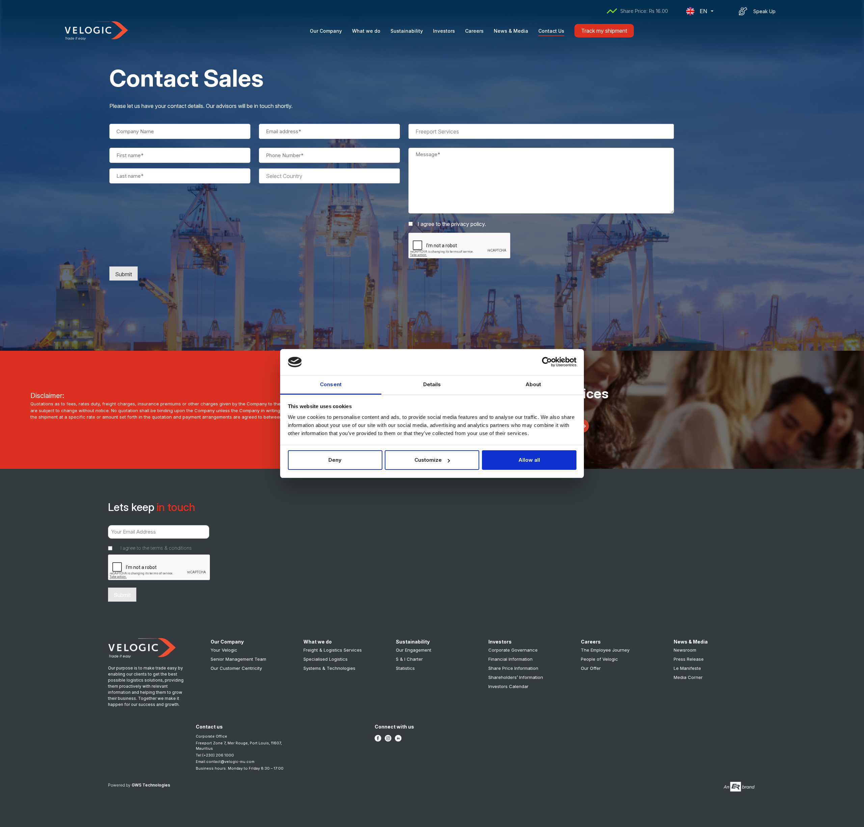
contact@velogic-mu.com (230, 761)
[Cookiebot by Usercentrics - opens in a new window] (546, 362)
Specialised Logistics (325, 659)
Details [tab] (432, 384)
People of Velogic (599, 659)
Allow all (529, 460)
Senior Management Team (238, 659)
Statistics (405, 668)
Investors (444, 31)
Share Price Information (513, 668)
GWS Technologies (151, 785)
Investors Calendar (508, 686)
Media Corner (688, 677)
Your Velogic (224, 650)
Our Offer (591, 668)
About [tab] (533, 384)
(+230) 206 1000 (218, 755)
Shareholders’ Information (515, 677)
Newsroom (685, 650)
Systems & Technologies (329, 668)
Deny (335, 460)
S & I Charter (409, 659)
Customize (428, 460)
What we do (366, 31)
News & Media (511, 31)
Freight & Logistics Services (332, 650)
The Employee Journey (605, 650)
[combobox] (329, 175)
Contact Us (551, 31)
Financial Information (510, 659)
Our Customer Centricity (236, 668)
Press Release (689, 659)
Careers (474, 31)
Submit (123, 274)
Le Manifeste (687, 668)
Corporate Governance (513, 650)
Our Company (326, 31)
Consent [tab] (331, 384)
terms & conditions (171, 548)
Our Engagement (413, 650)
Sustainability (406, 31)
